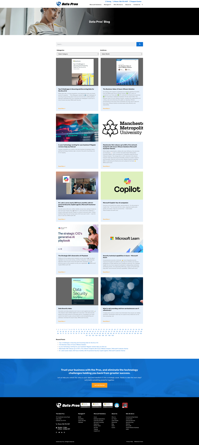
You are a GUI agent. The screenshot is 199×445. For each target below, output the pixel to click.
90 (113, 333)
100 (141, 333)
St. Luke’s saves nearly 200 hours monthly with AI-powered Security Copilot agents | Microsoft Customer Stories (77, 204)
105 (100, 335)
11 (76, 329)
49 (90, 331)
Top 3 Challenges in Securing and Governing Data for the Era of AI (78, 342)
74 (71, 333)
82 (92, 333)
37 (58, 331)
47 (84, 331)
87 (105, 333)
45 (79, 331)
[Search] (139, 44)
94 (124, 333)
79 (84, 333)
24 (109, 329)
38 (60, 331)
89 (111, 333)
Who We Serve (118, 4)
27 (117, 329)
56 (109, 331)
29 (123, 329)
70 (60, 333)
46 (82, 331)
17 (91, 329)
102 (90, 335)
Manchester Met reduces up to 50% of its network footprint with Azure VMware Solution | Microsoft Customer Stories (120, 146)
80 (87, 333)
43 (74, 331)
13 (81, 329)
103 (93, 335)
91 (116, 333)
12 (78, 329)
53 (101, 331)
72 (65, 333)
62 (125, 331)
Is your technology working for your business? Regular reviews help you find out (82, 346)
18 (93, 329)
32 (131, 329)
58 (114, 331)
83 (94, 333)
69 (58, 333)
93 (121, 333)
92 (119, 333)
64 (130, 331)
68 (141, 331)
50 (93, 331)
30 (125, 329)
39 (63, 331)
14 (83, 329)
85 (100, 333)
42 (71, 331)
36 (141, 329)
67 (138, 331)
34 (136, 329)
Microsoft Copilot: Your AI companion (115, 203)
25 (112, 329)
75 (73, 333)
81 (89, 333)
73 (68, 333)
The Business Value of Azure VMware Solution (118, 89)
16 (88, 329)
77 (79, 333)
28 (120, 329)
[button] (142, 5)
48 (87, 331)
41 (68, 331)
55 (106, 331)
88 (108, 333)
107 (106, 335)
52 (98, 331)
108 (109, 335)
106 (103, 335)
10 (74, 329)
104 (96, 335)
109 (113, 335)
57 (111, 331)
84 (97, 333)
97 (132, 333)
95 (127, 333)
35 (139, 329)
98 (135, 333)
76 (76, 333)
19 (96, 329)
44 (76, 331)
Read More (61, 108)
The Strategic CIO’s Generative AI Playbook (73, 256)
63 (127, 331)
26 (115, 329)
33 (133, 329)
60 (119, 331)
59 (117, 331)
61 (122, 331)
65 (133, 331)
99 (138, 333)
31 (128, 329)
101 (87, 335)
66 (136, 331)
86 (103, 333)
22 (104, 329)
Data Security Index (65, 308)
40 (66, 331)
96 (130, 333)
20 (99, 329)
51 (95, 331)
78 (81, 333)
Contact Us (136, 4)
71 (63, 333)
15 (86, 329)
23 (106, 329)
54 (103, 331)
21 (101, 329)
